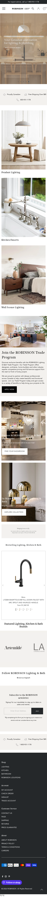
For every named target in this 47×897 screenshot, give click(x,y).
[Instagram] (5, 877)
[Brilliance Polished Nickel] (27, 609)
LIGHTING (5, 767)
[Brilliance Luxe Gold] (20, 609)
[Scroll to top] (41, 889)
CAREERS (5, 851)
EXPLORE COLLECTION (14, 512)
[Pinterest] (9, 877)
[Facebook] (2, 877)
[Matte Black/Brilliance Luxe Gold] (16, 609)
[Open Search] (33, 8)
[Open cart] (44, 8)
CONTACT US (6, 813)
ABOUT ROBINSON (9, 840)
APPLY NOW (9, 389)
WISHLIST (5, 797)
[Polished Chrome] (23, 609)
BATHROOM (6, 774)
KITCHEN (4, 770)
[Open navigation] (3, 8)
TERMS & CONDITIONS (10, 847)
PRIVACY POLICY (7, 843)
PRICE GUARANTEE (9, 827)
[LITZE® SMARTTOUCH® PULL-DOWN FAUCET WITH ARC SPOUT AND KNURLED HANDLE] (23, 573)
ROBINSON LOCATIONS (10, 777)
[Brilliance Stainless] (31, 609)
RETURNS (5, 824)
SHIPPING (5, 820)
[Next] (44, 585)
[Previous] (3, 585)
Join (37, 711)
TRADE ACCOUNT (8, 801)
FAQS (3, 817)
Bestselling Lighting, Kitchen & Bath (23, 544)
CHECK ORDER (7, 793)
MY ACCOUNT (7, 790)
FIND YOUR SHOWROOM (15, 451)
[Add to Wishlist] (23, 557)
